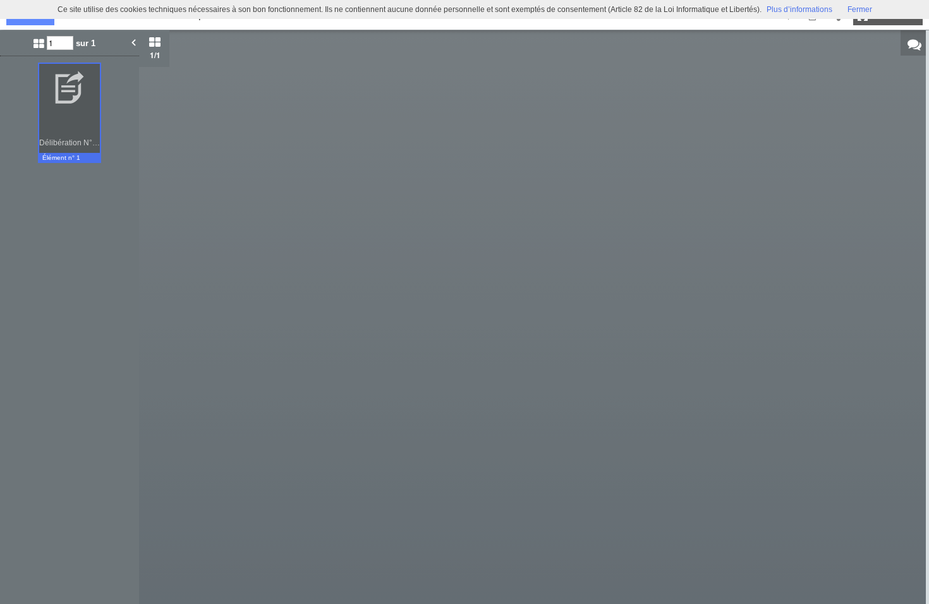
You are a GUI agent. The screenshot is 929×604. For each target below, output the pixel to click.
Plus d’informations (799, 9)
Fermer (859, 9)
